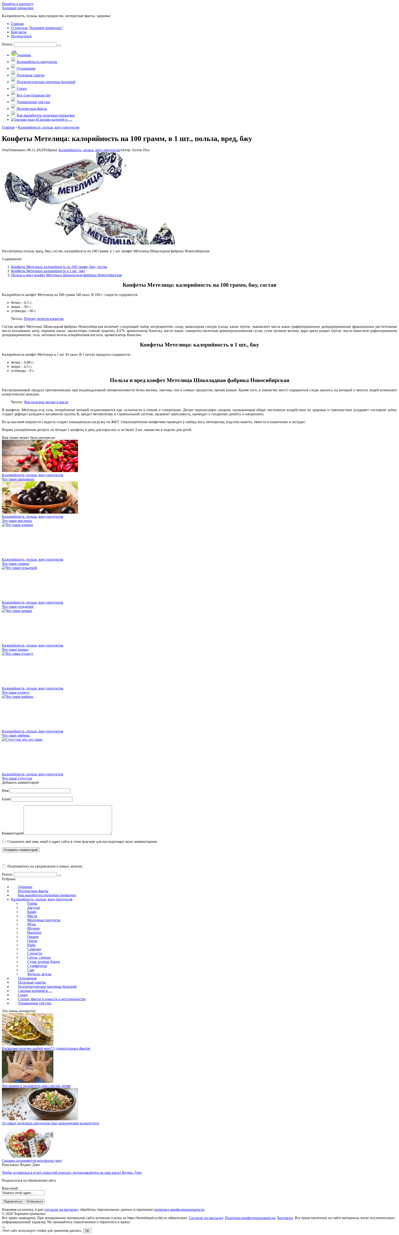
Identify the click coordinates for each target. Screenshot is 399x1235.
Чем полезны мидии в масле (46, 402)
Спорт (23, 995)
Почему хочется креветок (44, 319)
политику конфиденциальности (179, 1209)
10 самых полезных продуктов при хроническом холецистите (50, 1123)
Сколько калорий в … (35, 991)
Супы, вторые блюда (43, 962)
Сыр (30, 970)
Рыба (31, 945)
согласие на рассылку (61, 1209)
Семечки (34, 949)
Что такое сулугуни (17, 778)
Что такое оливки (15, 564)
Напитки (34, 932)
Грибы (32, 903)
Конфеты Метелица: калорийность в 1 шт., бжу (48, 271)
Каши (31, 912)
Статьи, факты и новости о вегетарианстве (52, 999)
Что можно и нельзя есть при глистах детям (36, 1086)
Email (6, 799)
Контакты (285, 1218)
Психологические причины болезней (47, 986)
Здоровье (25, 887)
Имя (5, 790)
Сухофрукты (37, 966)
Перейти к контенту (17, 4)
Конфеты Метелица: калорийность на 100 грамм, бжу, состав (59, 267)
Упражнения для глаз (34, 1003)
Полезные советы (32, 982)
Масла (32, 916)
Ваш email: (10, 1188)
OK (87, 1230)
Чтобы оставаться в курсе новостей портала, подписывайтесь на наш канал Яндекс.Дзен (72, 1173)
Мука (31, 924)
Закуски (33, 908)
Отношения (27, 978)
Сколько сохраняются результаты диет (32, 1161)
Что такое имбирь (16, 735)
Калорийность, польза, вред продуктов (89, 150)
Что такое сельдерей (17, 606)
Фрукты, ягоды (39, 974)
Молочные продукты (43, 920)
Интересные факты (33, 891)
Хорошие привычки (17, 8)
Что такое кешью (15, 649)
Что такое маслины (17, 521)
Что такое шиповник (18, 479)
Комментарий (13, 833)
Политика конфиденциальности (250, 1218)
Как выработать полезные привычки (47, 895)
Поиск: (8, 44)
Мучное (33, 928)
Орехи (32, 941)
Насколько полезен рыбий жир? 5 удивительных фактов (46, 1048)
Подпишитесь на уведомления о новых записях (44, 866)
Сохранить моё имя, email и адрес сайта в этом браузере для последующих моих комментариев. (82, 841)
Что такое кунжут (16, 692)
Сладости (34, 953)
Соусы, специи (39, 957)
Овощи (33, 937)
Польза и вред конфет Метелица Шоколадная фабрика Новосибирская (66, 275)
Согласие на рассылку (206, 1218)
